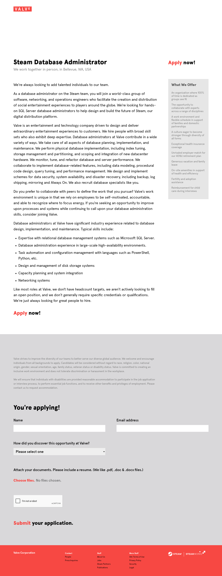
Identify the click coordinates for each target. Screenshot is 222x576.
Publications (102, 568)
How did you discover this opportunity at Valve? (51, 443)
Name (18, 420)
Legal (131, 568)
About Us (101, 557)
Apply (175, 62)
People (68, 557)
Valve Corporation (24, 553)
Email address (128, 420)
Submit (22, 523)
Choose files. (24, 480)
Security (133, 564)
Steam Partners (104, 564)
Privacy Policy (135, 561)
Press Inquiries (71, 561)
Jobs (99, 561)
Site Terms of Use (136, 557)
